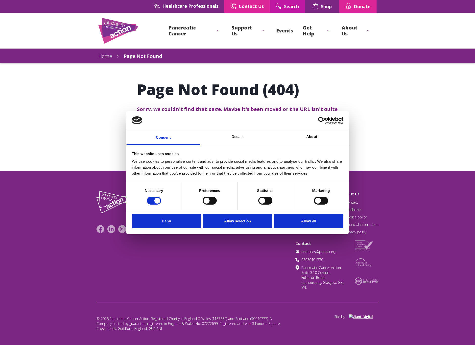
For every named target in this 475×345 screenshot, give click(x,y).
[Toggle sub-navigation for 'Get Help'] (328, 31)
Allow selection (237, 221)
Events (284, 31)
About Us (349, 31)
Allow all (308, 221)
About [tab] (311, 136)
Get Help (308, 31)
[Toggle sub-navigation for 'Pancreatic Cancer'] (218, 31)
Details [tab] (238, 136)
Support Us (242, 31)
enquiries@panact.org (318, 251)
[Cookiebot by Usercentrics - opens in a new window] (321, 120)
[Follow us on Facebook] (100, 229)
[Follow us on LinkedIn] (111, 229)
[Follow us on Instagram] (122, 229)
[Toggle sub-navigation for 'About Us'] (368, 31)
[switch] (205, 199)
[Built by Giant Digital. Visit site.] (364, 316)
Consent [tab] (163, 137)
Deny (166, 221)
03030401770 (312, 259)
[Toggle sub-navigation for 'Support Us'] (262, 31)
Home (105, 56)
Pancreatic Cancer (182, 31)
